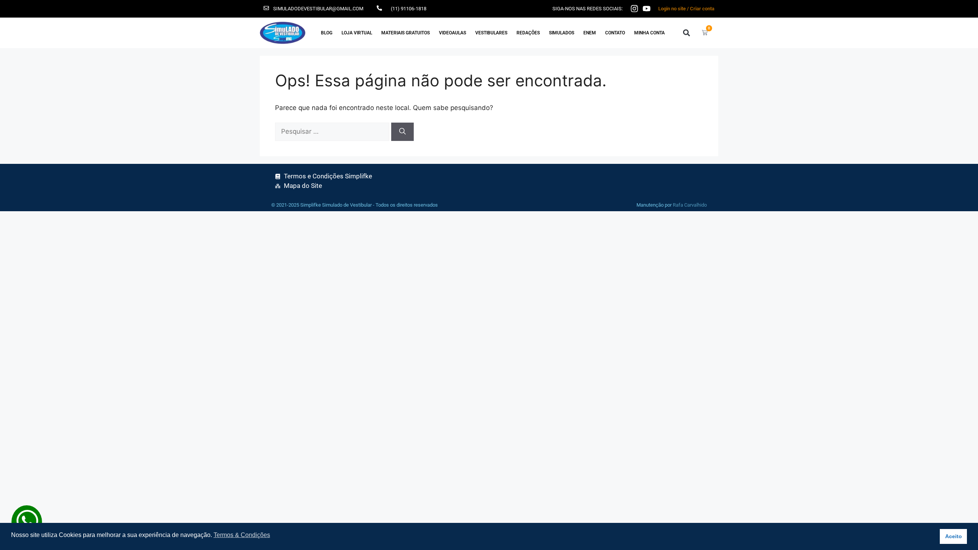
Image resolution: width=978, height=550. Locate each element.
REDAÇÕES (528, 33)
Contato (615, 33)
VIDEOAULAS (452, 33)
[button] (686, 32)
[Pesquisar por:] (333, 131)
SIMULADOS (561, 33)
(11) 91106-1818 (408, 8)
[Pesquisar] (402, 132)
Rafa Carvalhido (690, 205)
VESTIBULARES (491, 33)
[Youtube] (647, 9)
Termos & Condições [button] (242, 535)
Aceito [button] (953, 536)
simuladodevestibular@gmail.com (318, 8)
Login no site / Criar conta (686, 8)
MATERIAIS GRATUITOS (405, 33)
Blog (326, 33)
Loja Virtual (357, 33)
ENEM (589, 33)
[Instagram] (634, 9)
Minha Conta (649, 33)
